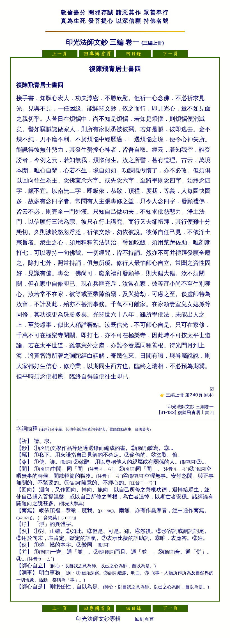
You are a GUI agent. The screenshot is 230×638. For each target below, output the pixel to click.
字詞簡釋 (27, 429)
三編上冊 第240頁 (190, 394)
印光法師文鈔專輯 (98, 618)
